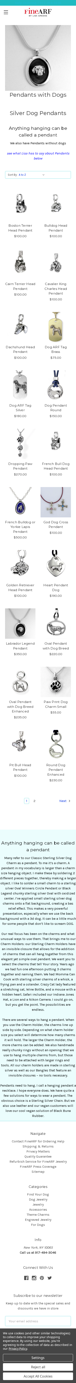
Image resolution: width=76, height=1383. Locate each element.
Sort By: (12, 174)
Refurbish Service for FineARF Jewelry (38, 1161)
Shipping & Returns (38, 1146)
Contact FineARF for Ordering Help (38, 1141)
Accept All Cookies (38, 1376)
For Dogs (38, 1225)
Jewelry (38, 1204)
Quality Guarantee (38, 1156)
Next (63, 801)
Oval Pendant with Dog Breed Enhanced (20, 706)
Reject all (38, 1367)
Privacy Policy (18, 1349)
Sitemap (38, 1172)
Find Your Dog (38, 1194)
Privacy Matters (38, 1151)
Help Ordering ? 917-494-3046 (38, 3)
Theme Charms (38, 1215)
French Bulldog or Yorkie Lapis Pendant (20, 527)
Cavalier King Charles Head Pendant (56, 288)
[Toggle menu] (6, 12)
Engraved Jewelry (38, 1220)
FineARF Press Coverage (38, 1167)
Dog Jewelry (38, 1199)
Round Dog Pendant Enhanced (55, 770)
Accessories (38, 1210)
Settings (38, 1357)
